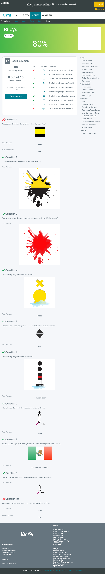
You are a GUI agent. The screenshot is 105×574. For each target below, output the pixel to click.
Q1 (44, 70)
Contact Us (59, 571)
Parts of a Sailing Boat (90, 67)
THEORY (26, 15)
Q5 (44, 87)
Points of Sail (87, 69)
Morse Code (86, 87)
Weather (83, 130)
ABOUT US (48, 15)
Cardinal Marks (87, 104)
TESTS (36, 15)
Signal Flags (86, 96)
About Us (48, 571)
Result (48, 21)
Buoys (40, 21)
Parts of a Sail (87, 64)
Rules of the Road (88, 75)
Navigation (84, 98)
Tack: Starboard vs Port (61, 541)
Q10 (43, 109)
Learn (24, 21)
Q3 (44, 79)
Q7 (44, 96)
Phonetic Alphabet (88, 90)
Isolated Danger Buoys (90, 116)
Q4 (44, 83)
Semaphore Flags (88, 93)
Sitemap (79, 571)
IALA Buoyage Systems (90, 113)
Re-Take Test (17, 96)
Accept (100, 4)
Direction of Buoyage (89, 107)
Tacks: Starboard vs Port (90, 78)
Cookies (69, 571)
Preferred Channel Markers (91, 122)
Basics (82, 58)
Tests (32, 21)
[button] (7, 18)
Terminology (86, 81)
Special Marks (87, 127)
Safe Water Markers (89, 125)
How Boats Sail (87, 61)
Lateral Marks (87, 119)
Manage (100, 9)
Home (16, 21)
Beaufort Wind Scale (89, 133)
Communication (85, 84)
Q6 (44, 92)
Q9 (44, 104)
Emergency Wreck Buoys (91, 110)
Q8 (44, 100)
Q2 (44, 74)
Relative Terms (87, 72)
